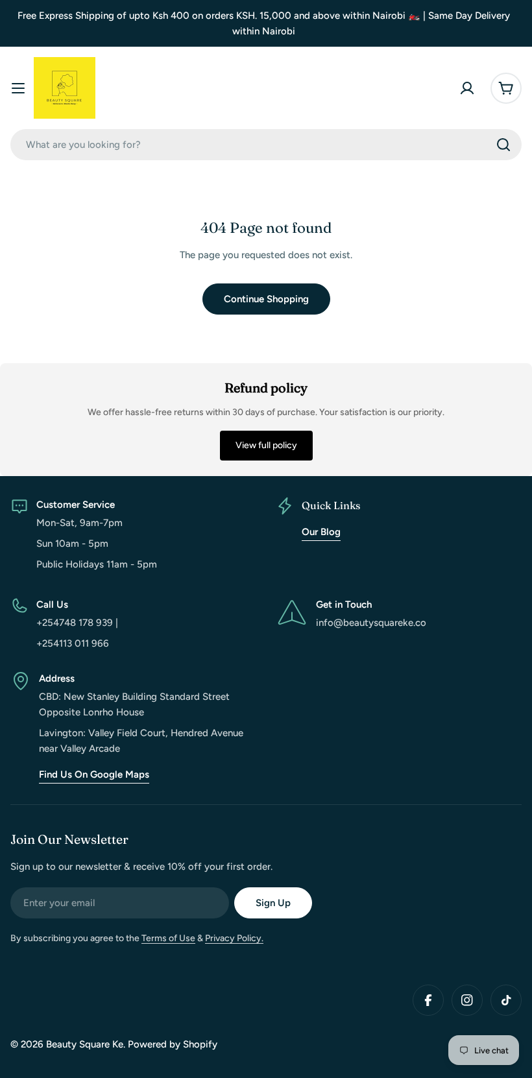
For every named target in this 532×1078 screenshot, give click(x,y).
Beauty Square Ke (84, 1044)
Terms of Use (168, 938)
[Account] (467, 88)
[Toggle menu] (18, 88)
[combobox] (266, 144)
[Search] (503, 144)
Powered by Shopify (172, 1044)
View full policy (266, 445)
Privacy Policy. (234, 938)
